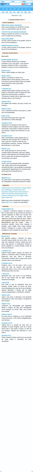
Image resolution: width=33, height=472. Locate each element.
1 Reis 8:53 (5, 282)
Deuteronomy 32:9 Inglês (15, 195)
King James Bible (8, 39)
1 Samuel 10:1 (6, 88)
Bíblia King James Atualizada (12, 25)
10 (25, 222)
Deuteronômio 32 (7, 209)
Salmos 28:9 (6, 295)
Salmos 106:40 (7, 314)
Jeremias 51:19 (7, 136)
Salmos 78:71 (6, 101)
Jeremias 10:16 (7, 123)
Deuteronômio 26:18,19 (9, 59)
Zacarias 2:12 (6, 335)
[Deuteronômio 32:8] (2, 215)
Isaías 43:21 (6, 116)
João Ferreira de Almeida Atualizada (14, 32)
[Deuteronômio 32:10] (31, 215)
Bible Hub (9, 197)
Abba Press (9, 202)
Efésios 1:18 (6, 148)
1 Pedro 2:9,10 (6, 161)
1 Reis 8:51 (5, 274)
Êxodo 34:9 (5, 236)
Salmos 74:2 (6, 304)
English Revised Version (10, 45)
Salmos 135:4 (6, 108)
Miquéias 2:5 (6, 178)
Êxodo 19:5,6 (6, 76)
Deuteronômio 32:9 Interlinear (11, 188)
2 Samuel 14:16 (7, 263)
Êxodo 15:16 (6, 70)
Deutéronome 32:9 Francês (17, 192)
